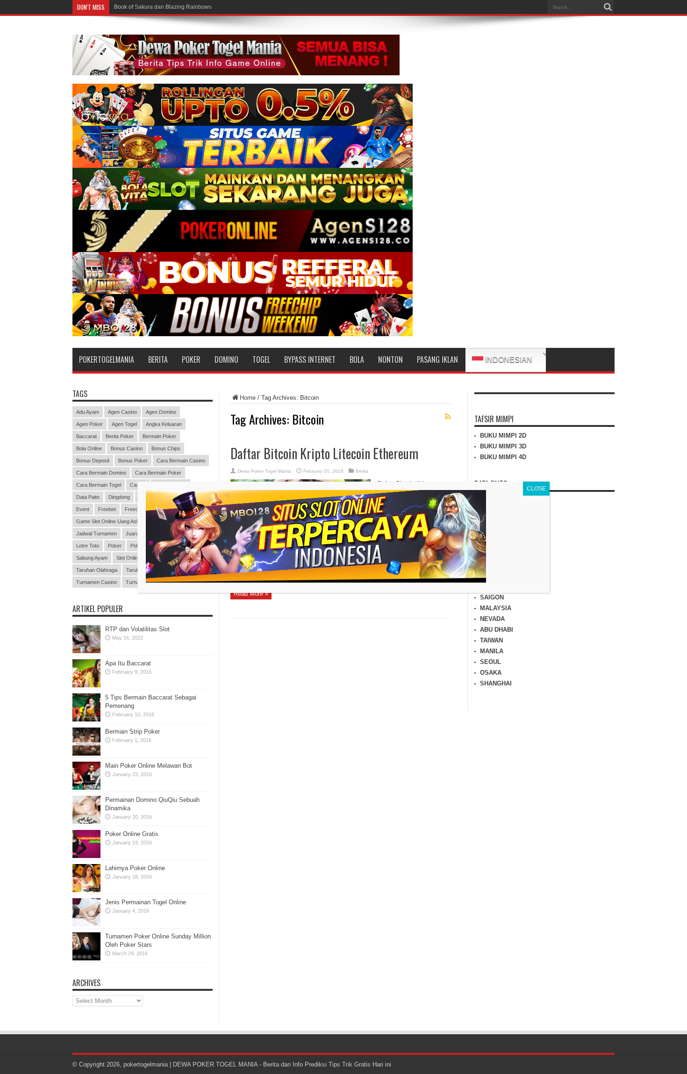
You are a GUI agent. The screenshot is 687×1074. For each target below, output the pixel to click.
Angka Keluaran (164, 424)
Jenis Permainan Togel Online (145, 902)
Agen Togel (124, 424)
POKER (191, 359)
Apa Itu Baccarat (128, 663)
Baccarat (86, 436)
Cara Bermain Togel (98, 485)
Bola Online (89, 448)
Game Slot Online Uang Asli (107, 521)
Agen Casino (122, 412)
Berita (362, 471)
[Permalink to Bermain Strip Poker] (86, 753)
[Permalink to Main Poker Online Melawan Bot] (86, 787)
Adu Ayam (87, 412)
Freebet (107, 509)
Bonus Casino (127, 448)
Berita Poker (120, 436)
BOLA (357, 359)
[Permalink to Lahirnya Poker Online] (86, 890)
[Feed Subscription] (447, 416)
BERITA (158, 359)
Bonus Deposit (92, 460)
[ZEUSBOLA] (242, 165)
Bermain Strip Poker (132, 731)
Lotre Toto (87, 545)
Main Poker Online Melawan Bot (148, 765)
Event (82, 509)
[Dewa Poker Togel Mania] (236, 68)
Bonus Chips (165, 448)
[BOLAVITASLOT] (242, 207)
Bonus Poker (133, 460)
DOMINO (226, 359)
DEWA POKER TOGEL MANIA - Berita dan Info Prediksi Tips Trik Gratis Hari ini (282, 1064)
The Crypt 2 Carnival (140, 7)
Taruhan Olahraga (96, 570)
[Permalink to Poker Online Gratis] (86, 855)
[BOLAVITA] (242, 123)
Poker (115, 545)
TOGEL (261, 359)
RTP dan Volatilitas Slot (137, 629)
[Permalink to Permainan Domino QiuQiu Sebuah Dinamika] (86, 821)
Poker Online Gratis (131, 833)
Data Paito (88, 497)
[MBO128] (242, 334)
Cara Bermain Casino (181, 460)
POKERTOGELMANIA (106, 359)
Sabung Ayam (91, 558)
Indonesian (507, 360)
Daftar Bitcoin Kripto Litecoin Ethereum (324, 453)
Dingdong (119, 497)
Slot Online (128, 558)
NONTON (390, 359)
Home (248, 397)
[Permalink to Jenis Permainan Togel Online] (86, 924)
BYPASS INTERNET (310, 359)
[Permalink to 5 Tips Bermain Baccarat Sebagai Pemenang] (86, 719)
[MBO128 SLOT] (316, 580)
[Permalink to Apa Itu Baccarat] (86, 685)
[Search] (608, 7)
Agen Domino (161, 412)
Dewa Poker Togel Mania (264, 471)
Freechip (135, 509)
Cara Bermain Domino (101, 473)
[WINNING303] (242, 292)
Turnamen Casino (96, 582)
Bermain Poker (159, 436)
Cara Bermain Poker (158, 473)
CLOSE (536, 488)
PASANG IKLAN (437, 359)
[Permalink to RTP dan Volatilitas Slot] (86, 651)
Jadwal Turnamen (96, 533)
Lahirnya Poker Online (135, 868)
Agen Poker (89, 424)
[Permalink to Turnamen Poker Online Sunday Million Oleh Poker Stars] (86, 958)
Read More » (251, 593)
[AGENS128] (242, 249)
